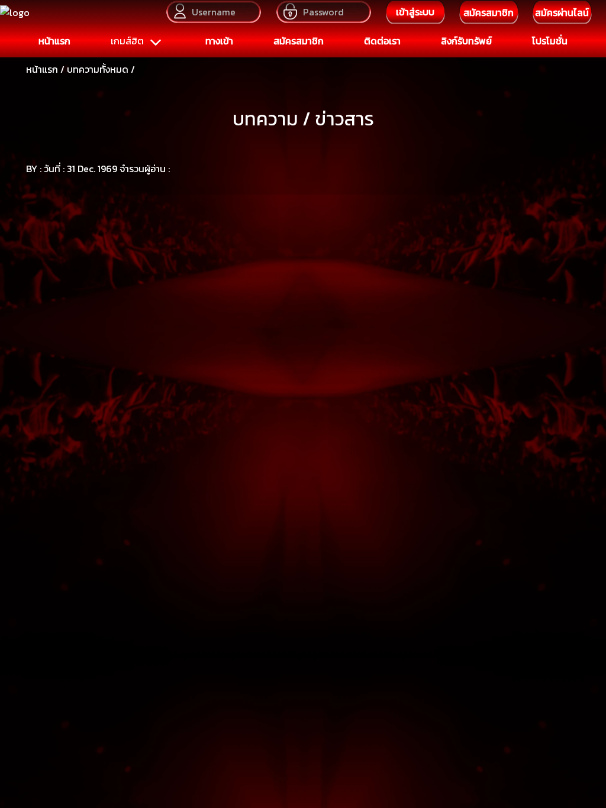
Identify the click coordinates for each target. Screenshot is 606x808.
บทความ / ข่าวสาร (303, 119)
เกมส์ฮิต (128, 41)
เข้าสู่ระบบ (415, 12)
